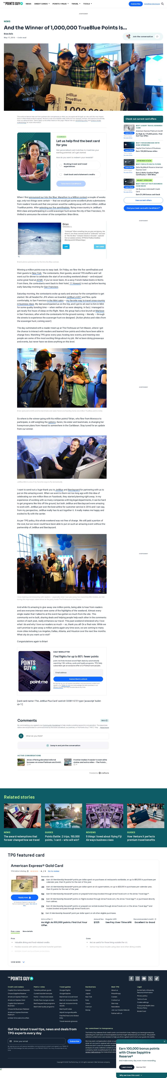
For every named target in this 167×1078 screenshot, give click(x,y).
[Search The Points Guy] (162, 3)
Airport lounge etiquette (68, 1012)
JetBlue (59, 489)
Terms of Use (65, 685)
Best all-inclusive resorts (69, 1000)
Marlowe (100, 310)
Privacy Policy (58, 687)
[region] (63, 753)
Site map (114, 1003)
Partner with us (116, 1013)
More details (28, 931)
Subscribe (135, 4)
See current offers (143, 200)
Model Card (141, 1011)
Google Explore (65, 993)
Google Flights (65, 990)
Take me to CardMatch (71, 184)
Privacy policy (142, 996)
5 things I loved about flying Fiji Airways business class (104, 838)
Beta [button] (103, 720)
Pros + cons (15, 931)
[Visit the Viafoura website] (104, 773)
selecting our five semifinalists (54, 207)
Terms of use (142, 999)
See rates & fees (128, 138)
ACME (40, 280)
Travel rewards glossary (69, 1021)
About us (114, 990)
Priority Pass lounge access (44, 1000)
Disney (87, 1010)
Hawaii (88, 990)
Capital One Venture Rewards (19, 990)
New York (37, 273)
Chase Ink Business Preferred (18, 1009)
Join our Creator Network (120, 1010)
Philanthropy (116, 993)
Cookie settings (143, 1002)
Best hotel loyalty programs (44, 1007)
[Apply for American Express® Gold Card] (24, 884)
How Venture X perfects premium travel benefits (141, 838)
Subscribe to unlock (78, 679)
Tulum (87, 1003)
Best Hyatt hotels (66, 1009)
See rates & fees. (30, 905)
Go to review (53, 871)
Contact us (115, 1000)
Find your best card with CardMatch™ (143, 208)
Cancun (88, 1007)
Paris (87, 1000)
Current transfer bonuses (43, 993)
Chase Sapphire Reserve (17, 993)
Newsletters (115, 1007)
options (52, 422)
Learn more (127, 1067)
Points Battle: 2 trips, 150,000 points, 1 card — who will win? (62, 838)
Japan (87, 993)
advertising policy (82, 120)
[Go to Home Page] (13, 3)
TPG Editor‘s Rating (18, 871)
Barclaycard (74, 489)
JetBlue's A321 (74, 297)
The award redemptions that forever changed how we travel (22, 838)
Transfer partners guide (42, 990)
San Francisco (51, 287)
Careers (114, 997)
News (7, 21)
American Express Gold (16, 1000)
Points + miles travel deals (43, 997)
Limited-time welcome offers (18, 1018)
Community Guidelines (51, 725)
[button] (52, 919)
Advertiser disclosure (152, 4)
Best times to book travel (69, 997)
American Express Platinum (18, 997)
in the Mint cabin (55, 300)
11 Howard (75, 283)
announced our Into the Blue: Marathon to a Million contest (58, 197)
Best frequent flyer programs (44, 1003)
